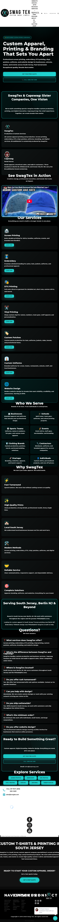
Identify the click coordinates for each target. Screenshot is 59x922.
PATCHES (15, 907)
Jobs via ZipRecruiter (22, 836)
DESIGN (14, 909)
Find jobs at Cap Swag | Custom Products (9, 836)
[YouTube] (29, 830)
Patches (23, 782)
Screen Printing (16, 778)
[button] (35, 9)
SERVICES (6, 903)
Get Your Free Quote (29, 74)
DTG (14, 903)
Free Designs (7, 906)
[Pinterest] (40, 901)
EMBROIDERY (16, 900)
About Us (6, 907)
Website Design (48, 782)
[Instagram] (29, 825)
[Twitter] (38, 901)
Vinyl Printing (10, 782)
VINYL (14, 904)
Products (6, 904)
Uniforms (35, 782)
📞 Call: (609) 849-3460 (29, 80)
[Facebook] (29, 819)
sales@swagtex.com (12, 794)
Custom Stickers (16, 906)
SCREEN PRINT (16, 901)
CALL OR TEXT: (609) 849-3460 (13, 790)
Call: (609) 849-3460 (29, 761)
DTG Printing (44, 778)
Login (33, 13)
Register (37, 13)
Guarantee (24, 903)
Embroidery (30, 778)
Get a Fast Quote (29, 880)
